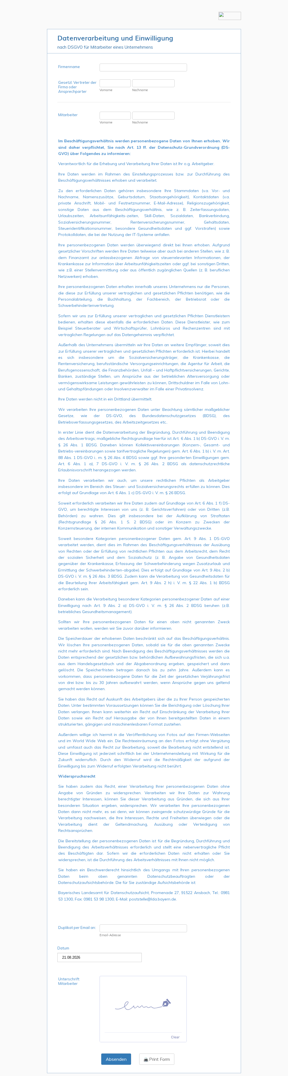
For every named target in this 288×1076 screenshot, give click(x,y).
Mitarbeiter (68, 114)
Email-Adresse (110, 935)
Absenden (116, 1059)
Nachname (140, 90)
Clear (175, 1037)
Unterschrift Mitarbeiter (68, 981)
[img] (143, 1004)
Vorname (106, 90)
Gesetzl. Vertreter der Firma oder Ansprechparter (77, 87)
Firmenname (69, 66)
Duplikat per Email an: (77, 927)
